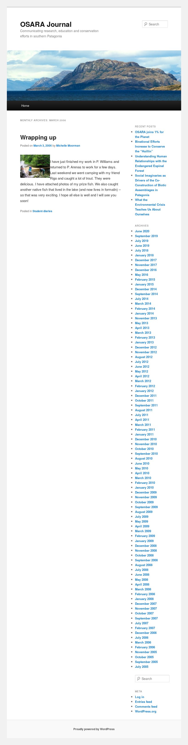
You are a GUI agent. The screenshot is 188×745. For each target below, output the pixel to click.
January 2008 (144, 599)
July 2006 (141, 637)
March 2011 (143, 424)
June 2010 (142, 463)
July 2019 (141, 240)
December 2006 (146, 632)
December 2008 (146, 545)
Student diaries (42, 211)
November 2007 (146, 608)
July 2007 (141, 623)
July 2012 (141, 361)
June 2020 (142, 231)
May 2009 (141, 521)
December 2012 (146, 347)
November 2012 (146, 352)
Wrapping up (38, 137)
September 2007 (146, 618)
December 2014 (146, 289)
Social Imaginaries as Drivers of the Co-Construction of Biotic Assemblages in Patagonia (150, 185)
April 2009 (142, 526)
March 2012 (143, 381)
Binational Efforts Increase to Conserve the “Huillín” (150, 146)
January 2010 (144, 487)
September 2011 (146, 405)
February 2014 (145, 308)
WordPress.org (145, 711)
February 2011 (145, 429)
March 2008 (143, 589)
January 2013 (144, 342)
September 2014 (146, 294)
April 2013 (142, 328)
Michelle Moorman (68, 145)
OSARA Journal (46, 24)
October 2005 (144, 657)
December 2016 (146, 270)
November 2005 (146, 652)
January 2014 (144, 313)
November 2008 (146, 550)
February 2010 (145, 482)
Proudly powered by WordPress (94, 729)
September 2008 (146, 560)
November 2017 (146, 265)
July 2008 (141, 569)
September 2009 (146, 507)
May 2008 (141, 579)
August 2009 (143, 511)
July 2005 (141, 666)
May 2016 (141, 274)
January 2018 (144, 255)
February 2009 (145, 536)
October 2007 (144, 613)
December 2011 (146, 395)
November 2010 (146, 444)
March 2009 (143, 531)
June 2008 (142, 574)
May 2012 (141, 371)
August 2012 (143, 357)
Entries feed (143, 701)
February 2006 (145, 647)
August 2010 (143, 458)
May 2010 (141, 468)
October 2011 (144, 400)
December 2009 (146, 492)
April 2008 (142, 584)
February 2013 (145, 337)
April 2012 (142, 376)
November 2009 (146, 497)
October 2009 (144, 502)
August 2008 (143, 565)
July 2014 (141, 298)
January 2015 (144, 284)
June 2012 (142, 366)
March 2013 (143, 332)
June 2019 (142, 245)
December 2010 (146, 439)
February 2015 (145, 279)
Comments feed (146, 706)
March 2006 (143, 642)
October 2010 (144, 448)
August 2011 (143, 410)
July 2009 (141, 516)
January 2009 (144, 541)
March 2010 (143, 478)
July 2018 (141, 250)
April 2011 (142, 419)
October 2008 (144, 555)
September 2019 (146, 236)
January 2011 (144, 434)
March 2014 (143, 303)
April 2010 (142, 473)
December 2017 (146, 260)
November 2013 (146, 318)
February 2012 (145, 386)
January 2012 (144, 391)
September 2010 (146, 453)
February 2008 (145, 594)
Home (25, 105)
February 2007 (145, 628)
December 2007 (146, 603)
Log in (139, 697)
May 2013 (141, 323)
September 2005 (146, 662)
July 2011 (141, 415)
